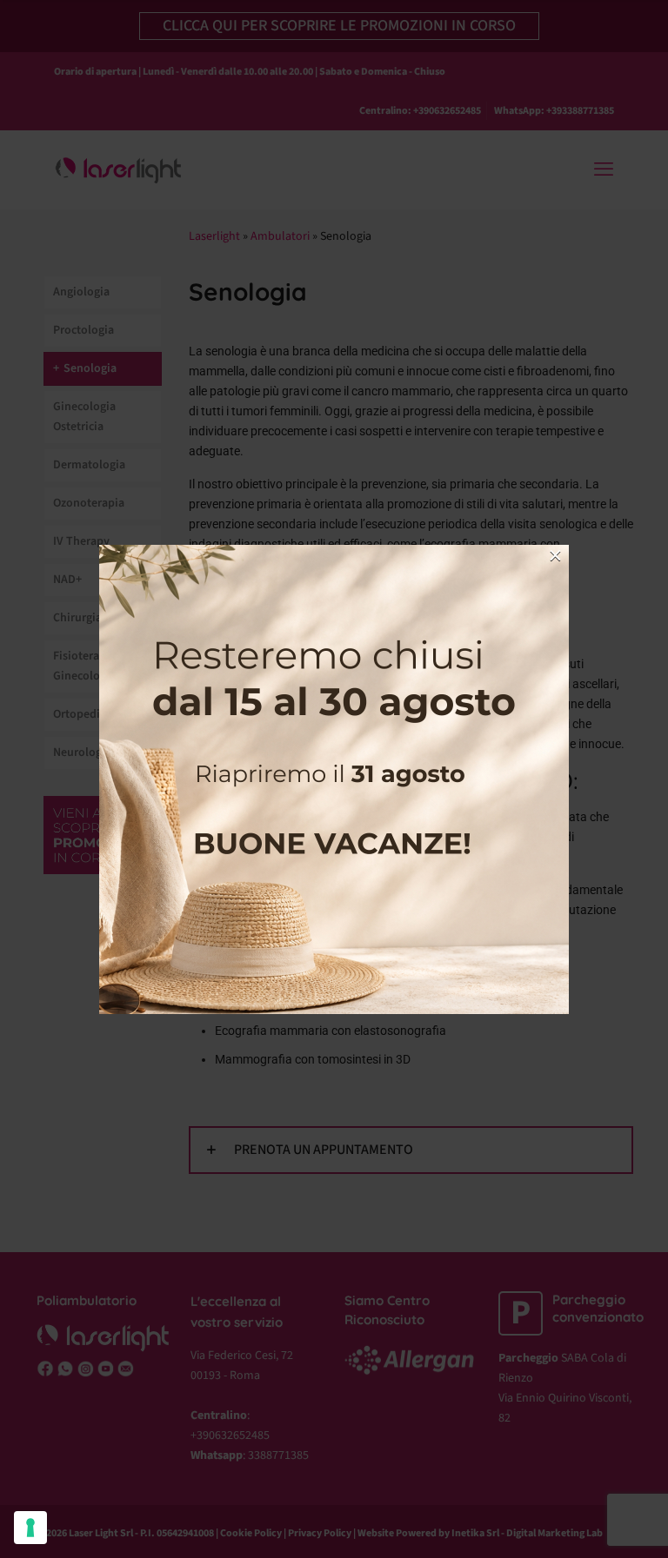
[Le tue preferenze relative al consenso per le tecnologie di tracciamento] (30, 1527)
